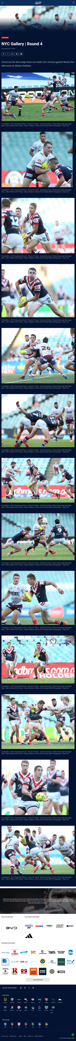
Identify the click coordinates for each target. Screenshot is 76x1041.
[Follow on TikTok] (21, 987)
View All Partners (38, 980)
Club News (5, 37)
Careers (20, 1036)
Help (25, 1036)
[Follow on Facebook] (25, 987)
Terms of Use (4, 1036)
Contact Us (30, 1036)
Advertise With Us (38, 1036)
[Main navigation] (2, 3)
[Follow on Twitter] (29, 987)
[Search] (73, 3)
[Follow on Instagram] (33, 987)
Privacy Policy (13, 1036)
